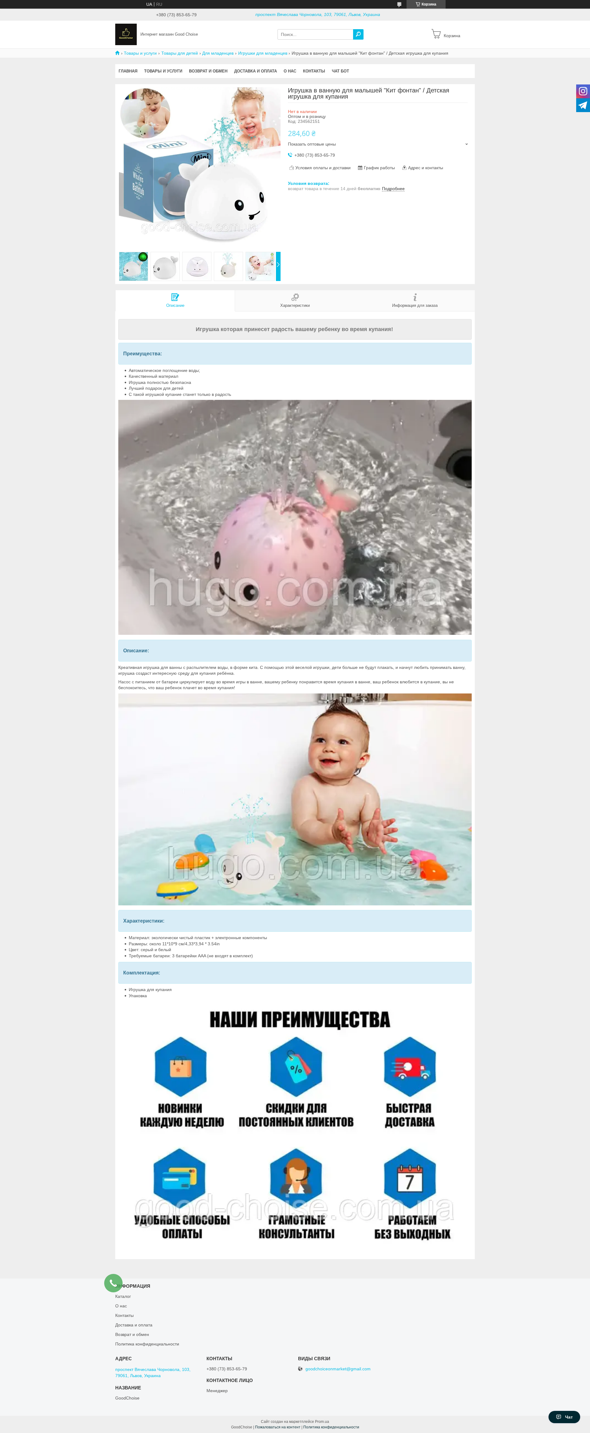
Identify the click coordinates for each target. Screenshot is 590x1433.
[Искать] (358, 34)
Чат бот (340, 71)
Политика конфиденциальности (147, 1343)
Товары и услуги (140, 53)
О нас (290, 71)
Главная (128, 71)
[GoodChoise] (126, 34)
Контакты (314, 71)
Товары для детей (179, 53)
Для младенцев (218, 53)
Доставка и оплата (255, 71)
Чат (569, 1417)
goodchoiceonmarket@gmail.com (338, 1369)
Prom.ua (322, 1421)
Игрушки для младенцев (262, 53)
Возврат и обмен (208, 71)
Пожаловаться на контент (278, 1427)
